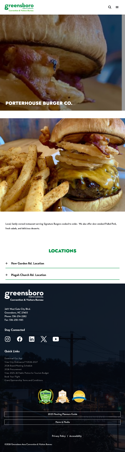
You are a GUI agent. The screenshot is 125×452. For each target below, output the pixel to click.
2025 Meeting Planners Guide (62, 414)
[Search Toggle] (109, 7)
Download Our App (13, 358)
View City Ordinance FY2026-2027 (21, 362)
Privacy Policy (59, 436)
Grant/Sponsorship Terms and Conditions (24, 380)
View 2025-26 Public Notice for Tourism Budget (27, 373)
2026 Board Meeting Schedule (18, 365)
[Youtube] (56, 340)
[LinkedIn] (32, 340)
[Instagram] (8, 340)
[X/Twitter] (44, 340)
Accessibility (75, 436)
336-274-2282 (19, 316)
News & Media (62, 422)
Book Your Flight (12, 376)
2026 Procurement (13, 369)
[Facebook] (20, 340)
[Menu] (117, 7)
